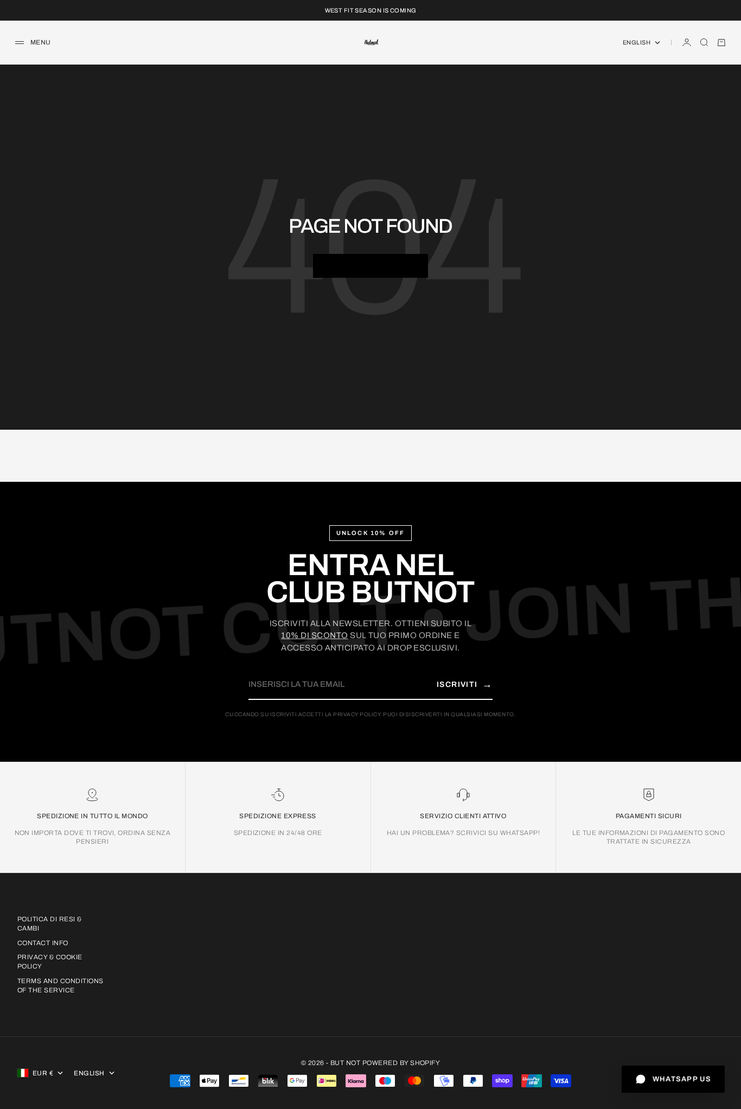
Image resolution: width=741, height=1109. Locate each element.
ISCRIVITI (465, 684)
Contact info (42, 943)
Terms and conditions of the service (60, 985)
